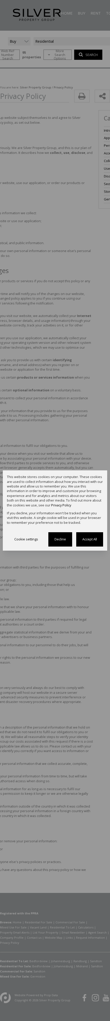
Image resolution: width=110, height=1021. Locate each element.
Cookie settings (26, 539)
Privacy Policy (61, 505)
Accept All (89, 539)
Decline (60, 539)
